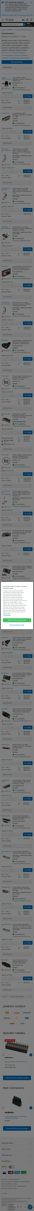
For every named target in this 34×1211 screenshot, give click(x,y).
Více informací (6, 615)
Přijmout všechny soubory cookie (17, 620)
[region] (17, 605)
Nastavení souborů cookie (17, 624)
